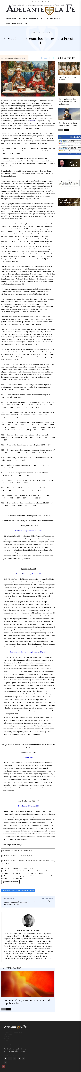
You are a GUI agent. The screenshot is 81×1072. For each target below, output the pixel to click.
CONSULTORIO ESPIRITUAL (13, 1032)
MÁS (26, 23)
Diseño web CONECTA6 (11, 1055)
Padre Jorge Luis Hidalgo (11, 58)
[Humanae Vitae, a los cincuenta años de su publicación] (27, 984)
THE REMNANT (32, 18)
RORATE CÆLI (21, 18)
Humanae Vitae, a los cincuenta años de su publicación (26, 1001)
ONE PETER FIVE (53, 18)
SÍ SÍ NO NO (43, 18)
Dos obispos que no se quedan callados (68, 78)
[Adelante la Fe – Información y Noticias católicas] (40, 10)
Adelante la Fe (43, 32)
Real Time (76, 153)
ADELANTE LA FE (10, 18)
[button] (78, 18)
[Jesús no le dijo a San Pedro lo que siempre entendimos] (69, 89)
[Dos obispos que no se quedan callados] (69, 68)
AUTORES (7, 1039)
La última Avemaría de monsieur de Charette (68, 124)
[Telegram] (42, 1)
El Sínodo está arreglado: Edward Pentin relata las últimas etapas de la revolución (15, 903)
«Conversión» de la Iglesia (43, 901)
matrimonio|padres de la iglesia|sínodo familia (18, 890)
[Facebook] (32, 1)
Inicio (33, 32)
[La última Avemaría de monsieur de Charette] (69, 114)
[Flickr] (35, 1)
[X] (45, 1)
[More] (53, 58)
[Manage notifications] (3, 1066)
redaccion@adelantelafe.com (13, 1045)
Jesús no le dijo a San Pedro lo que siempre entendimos (67, 101)
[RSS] (38, 1)
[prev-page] (3, 1009)
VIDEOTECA (8, 1037)
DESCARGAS (8, 1034)
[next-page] (8, 1009)
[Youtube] (48, 1)
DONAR (6, 1041)
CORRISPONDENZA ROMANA (14, 23)
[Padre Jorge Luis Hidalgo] (28, 920)
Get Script (70, 153)
